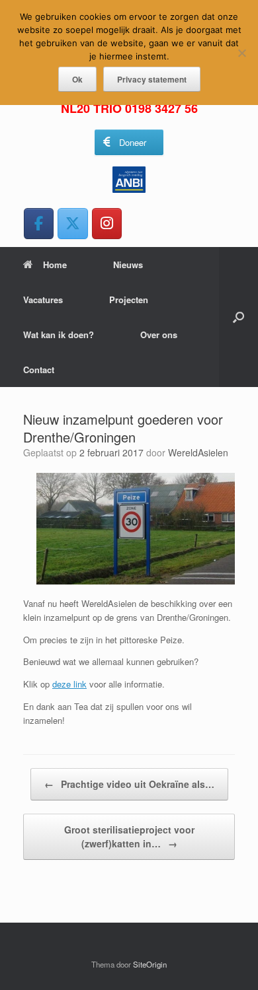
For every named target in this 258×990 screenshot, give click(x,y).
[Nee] (241, 52)
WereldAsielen (198, 452)
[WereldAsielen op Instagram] (107, 223)
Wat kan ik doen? (58, 334)
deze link (69, 684)
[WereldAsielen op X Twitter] (72, 223)
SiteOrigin (150, 964)
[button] (238, 317)
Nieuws (128, 264)
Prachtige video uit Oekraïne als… (129, 784)
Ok (77, 79)
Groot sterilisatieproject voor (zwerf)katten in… (129, 836)
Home (55, 264)
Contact (38, 369)
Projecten (128, 299)
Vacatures (43, 299)
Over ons (158, 334)
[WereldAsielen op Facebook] (39, 223)
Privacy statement (152, 79)
